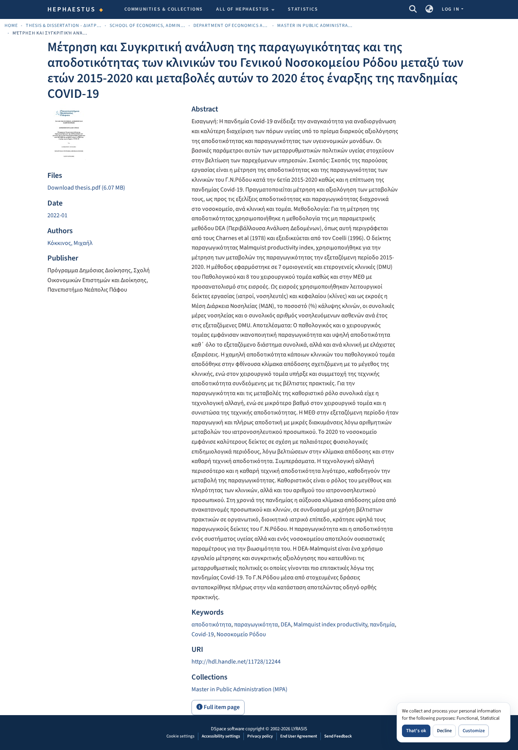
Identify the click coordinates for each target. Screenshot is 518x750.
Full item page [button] (221, 707)
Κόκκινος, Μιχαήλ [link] (70, 243)
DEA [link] (286, 624)
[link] (114, 188)
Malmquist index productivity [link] (330, 624)
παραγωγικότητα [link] (256, 624)
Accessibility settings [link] (221, 736)
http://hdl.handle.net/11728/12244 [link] (236, 661)
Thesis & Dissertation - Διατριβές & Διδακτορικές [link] (64, 25)
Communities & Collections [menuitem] (163, 9)
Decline (444, 730)
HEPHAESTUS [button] (71, 9)
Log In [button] (451, 9)
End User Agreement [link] (298, 736)
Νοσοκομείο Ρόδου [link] (241, 634)
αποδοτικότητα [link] (211, 624)
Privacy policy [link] (260, 736)
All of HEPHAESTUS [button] (242, 9)
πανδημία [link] (382, 624)
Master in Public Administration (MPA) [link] (315, 25)
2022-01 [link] (57, 215)
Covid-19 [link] (203, 634)
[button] (412, 9)
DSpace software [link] (227, 728)
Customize (474, 730)
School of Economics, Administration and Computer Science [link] (147, 25)
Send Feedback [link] (338, 736)
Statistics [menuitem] (303, 9)
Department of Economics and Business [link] (231, 25)
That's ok (416, 730)
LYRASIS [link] (299, 728)
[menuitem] (245, 9)
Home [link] (11, 25)
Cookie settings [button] (180, 736)
